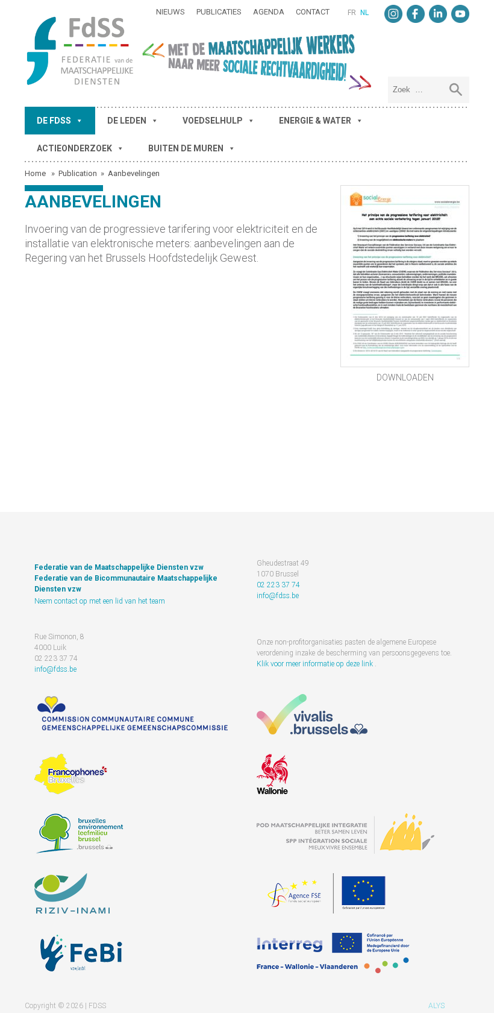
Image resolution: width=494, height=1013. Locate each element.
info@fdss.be (278, 596)
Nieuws (170, 11)
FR (352, 12)
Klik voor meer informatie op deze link (316, 664)
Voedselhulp (213, 120)
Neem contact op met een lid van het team (99, 601)
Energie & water (315, 120)
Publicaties (219, 11)
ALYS (436, 1006)
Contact (313, 11)
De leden (126, 120)
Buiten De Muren (186, 148)
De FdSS (54, 120)
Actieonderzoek (74, 148)
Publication (77, 173)
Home (36, 173)
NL (364, 12)
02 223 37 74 (278, 585)
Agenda (268, 11)
